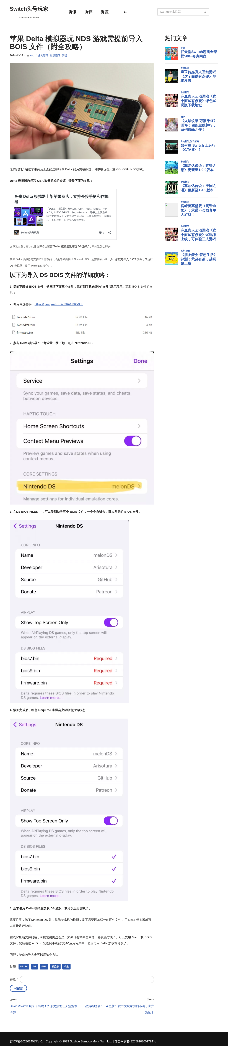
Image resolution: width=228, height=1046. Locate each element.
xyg (32, 55)
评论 (14, 979)
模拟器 (55, 966)
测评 (88, 12)
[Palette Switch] (125, 12)
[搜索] (205, 12)
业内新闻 (43, 55)
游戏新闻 (55, 55)
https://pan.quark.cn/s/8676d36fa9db (59, 304)
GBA (44, 966)
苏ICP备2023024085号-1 (26, 1041)
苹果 (66, 966)
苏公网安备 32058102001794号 (135, 1041)
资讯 (72, 12)
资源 (104, 12)
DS (34, 966)
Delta (24, 966)
